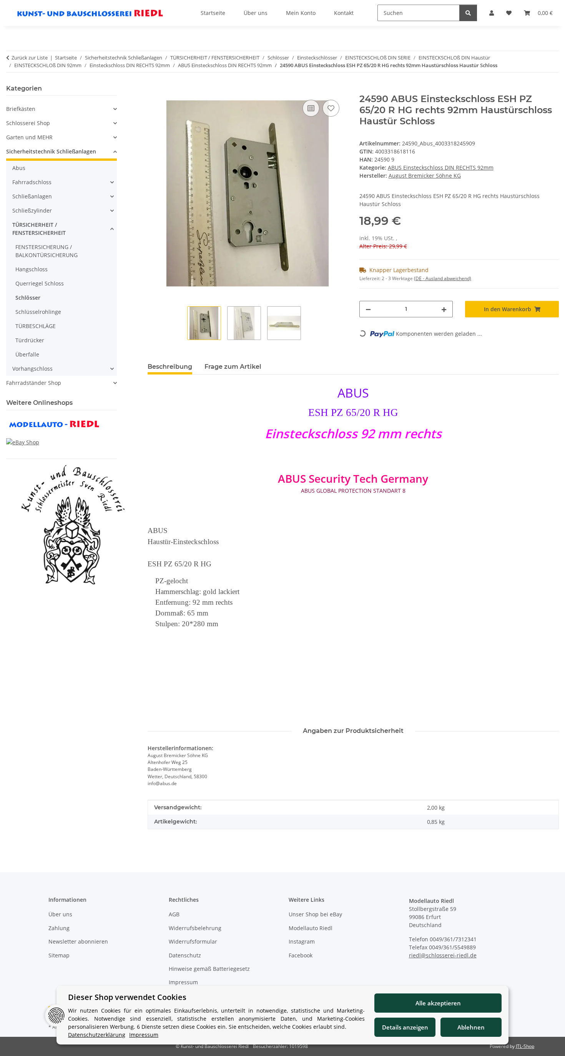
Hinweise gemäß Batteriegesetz (209, 968)
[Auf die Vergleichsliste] (310, 108)
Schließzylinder (32, 210)
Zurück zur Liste (30, 57)
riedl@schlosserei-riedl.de (443, 955)
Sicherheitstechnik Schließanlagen (51, 151)
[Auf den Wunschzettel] (330, 108)
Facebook (300, 955)
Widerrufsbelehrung (195, 928)
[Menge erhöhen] (443, 309)
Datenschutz (185, 955)
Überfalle (27, 354)
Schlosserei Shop (28, 123)
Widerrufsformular (193, 941)
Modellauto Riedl (310, 928)
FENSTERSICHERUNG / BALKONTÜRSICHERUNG (46, 251)
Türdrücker (29, 340)
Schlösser (27, 297)
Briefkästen (20, 108)
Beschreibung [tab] (170, 366)
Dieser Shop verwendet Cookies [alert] (127, 997)
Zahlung (59, 928)
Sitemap (59, 955)
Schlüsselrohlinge (38, 311)
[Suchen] (468, 13)
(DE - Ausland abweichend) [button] (442, 278)
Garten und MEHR (29, 137)
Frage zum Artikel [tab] (232, 366)
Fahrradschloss (32, 182)
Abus (18, 168)
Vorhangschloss (32, 368)
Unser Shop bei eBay (315, 914)
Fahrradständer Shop (33, 382)
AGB (174, 914)
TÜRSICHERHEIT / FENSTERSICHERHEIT (39, 228)
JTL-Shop (525, 1046)
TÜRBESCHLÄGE (35, 326)
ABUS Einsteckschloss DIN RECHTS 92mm (441, 167)
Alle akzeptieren (438, 1003)
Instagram (302, 941)
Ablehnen (471, 1027)
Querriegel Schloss (39, 283)
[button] (61, 109)
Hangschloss (31, 269)
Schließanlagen (32, 196)
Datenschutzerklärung (96, 1034)
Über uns (60, 914)
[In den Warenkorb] (154, 89)
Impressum (183, 982)
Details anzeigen (405, 1027)
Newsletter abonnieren (78, 941)
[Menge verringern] (368, 309)
